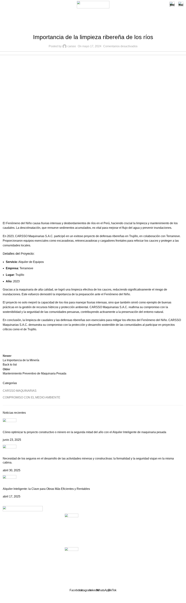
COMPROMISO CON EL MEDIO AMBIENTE (93, 28)
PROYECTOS (136, 529)
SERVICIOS (135, 515)
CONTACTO (135, 549)
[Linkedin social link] (15, 342)
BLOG (131, 535)
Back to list (10, 364)
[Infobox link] (172, 5)
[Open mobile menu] (4, 4)
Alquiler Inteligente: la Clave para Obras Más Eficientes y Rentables (46, 488)
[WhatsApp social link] (24, 342)
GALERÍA (133, 542)
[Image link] (23, 508)
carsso (71, 46)
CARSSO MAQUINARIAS (20, 390)
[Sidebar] (4, 598)
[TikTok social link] (31, 558)
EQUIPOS (133, 522)
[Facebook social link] (6, 342)
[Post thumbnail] (9, 424)
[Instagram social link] (12, 558)
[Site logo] (93, 4)
